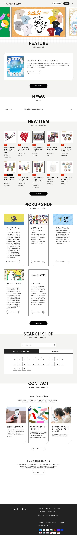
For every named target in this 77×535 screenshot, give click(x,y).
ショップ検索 (58, 3)
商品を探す (38, 193)
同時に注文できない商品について (33, 109)
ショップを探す (38, 323)
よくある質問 (51, 511)
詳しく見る (36, 448)
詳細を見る (32, 72)
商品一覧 (48, 508)
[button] (28, 34)
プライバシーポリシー (51, 522)
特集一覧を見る (38, 86)
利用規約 (62, 522)
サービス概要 (41, 511)
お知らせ (40, 508)
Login (66, 4)
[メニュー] (72, 3)
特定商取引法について (43, 525)
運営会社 (40, 522)
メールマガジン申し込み (52, 515)
